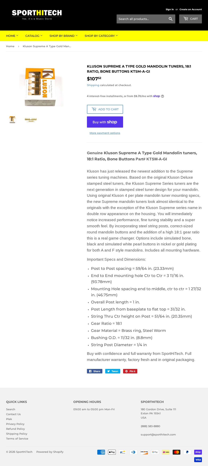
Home (11, 36)
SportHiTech (24, 451)
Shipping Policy (16, 433)
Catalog (32, 36)
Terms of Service (17, 438)
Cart (193, 19)
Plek (9, 419)
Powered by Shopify (49, 451)
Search (10, 409)
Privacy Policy (15, 424)
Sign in (170, 9)
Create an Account (191, 9)
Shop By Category (100, 36)
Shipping (93, 85)
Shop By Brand (62, 36)
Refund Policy (15, 428)
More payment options (105, 133)
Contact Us (13, 414)
